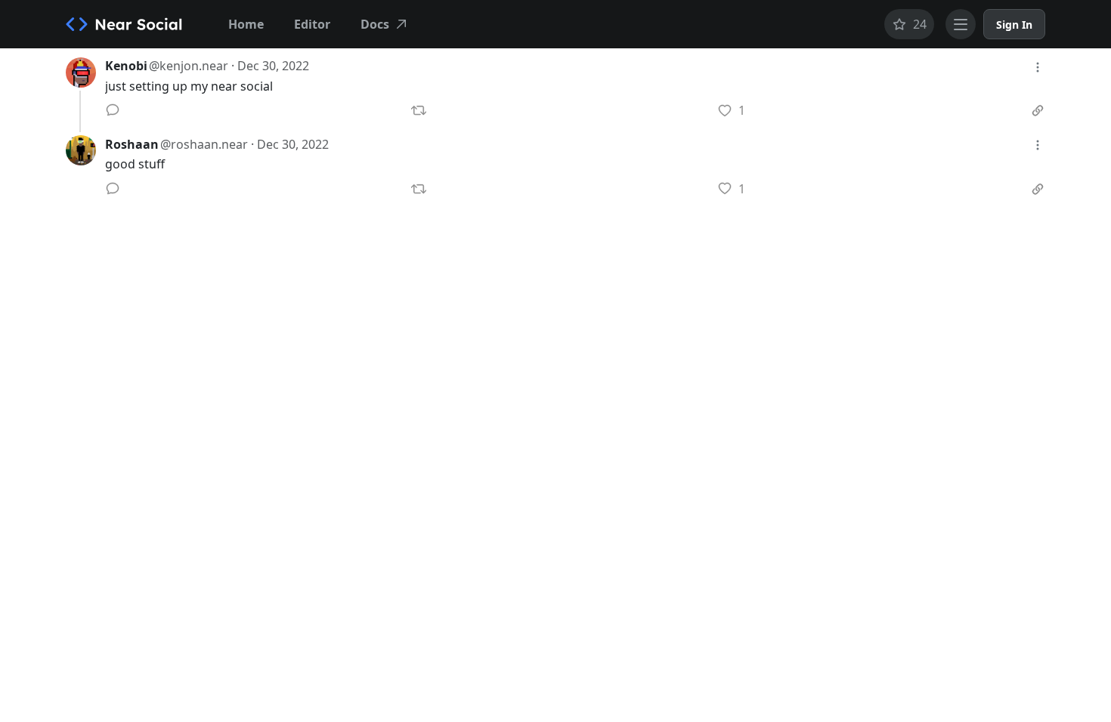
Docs (375, 24)
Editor (312, 24)
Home (246, 24)
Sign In (1014, 24)
